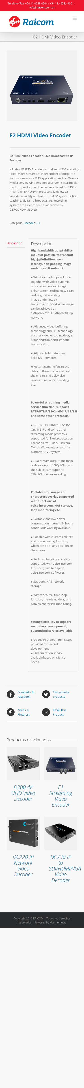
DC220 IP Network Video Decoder (23, 865)
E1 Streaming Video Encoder (60, 796)
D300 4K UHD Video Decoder (23, 793)
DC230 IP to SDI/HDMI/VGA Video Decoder (65, 868)
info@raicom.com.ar (42, 7)
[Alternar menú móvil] (75, 18)
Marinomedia (58, 922)
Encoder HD (32, 223)
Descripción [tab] (14, 243)
